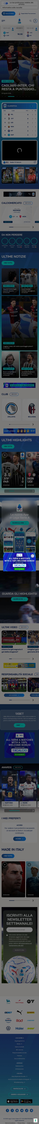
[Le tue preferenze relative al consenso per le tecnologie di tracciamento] (35, 1120)
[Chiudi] (32, 556)
